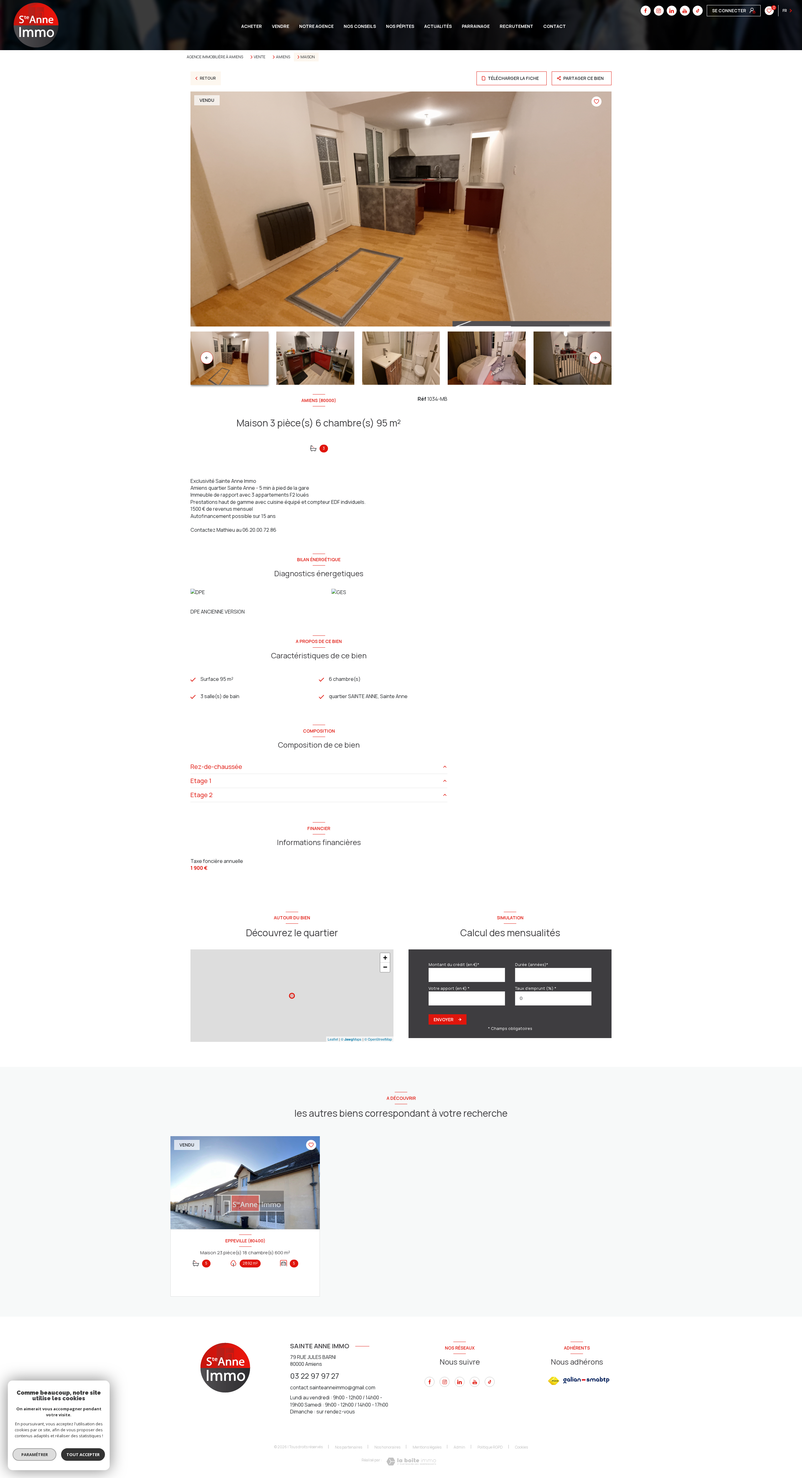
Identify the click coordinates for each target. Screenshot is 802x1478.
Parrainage (476, 26)
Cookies (521, 1447)
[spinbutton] (553, 998)
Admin (459, 1447)
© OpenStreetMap (378, 1039)
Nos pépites (400, 26)
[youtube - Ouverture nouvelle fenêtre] (685, 11)
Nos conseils (360, 26)
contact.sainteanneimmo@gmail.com (332, 1387)
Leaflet (333, 1039)
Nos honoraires (387, 1447)
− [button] (385, 967)
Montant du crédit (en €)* (454, 964)
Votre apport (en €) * (449, 988)
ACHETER (251, 26)
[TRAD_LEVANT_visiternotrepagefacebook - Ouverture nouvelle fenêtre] (646, 11)
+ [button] (385, 958)
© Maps (351, 1039)
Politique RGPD (490, 1447)
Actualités (438, 26)
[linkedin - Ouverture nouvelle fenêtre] (672, 11)
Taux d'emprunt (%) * (535, 988)
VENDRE (280, 26)
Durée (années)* (531, 964)
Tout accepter (83, 1454)
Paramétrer (34, 1454)
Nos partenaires (348, 1447)
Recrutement (516, 26)
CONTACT (554, 26)
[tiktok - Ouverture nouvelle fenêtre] (698, 11)
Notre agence (316, 26)
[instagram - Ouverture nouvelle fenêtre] (659, 11)
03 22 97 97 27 (314, 1376)
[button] (595, 358)
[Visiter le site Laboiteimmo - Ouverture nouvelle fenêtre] (411, 1461)
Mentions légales (427, 1447)
